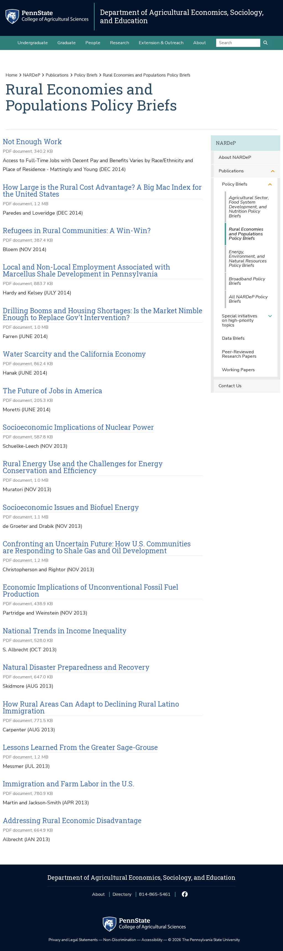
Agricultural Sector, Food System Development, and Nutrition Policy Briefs (249, 206)
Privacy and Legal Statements (73, 939)
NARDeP (31, 75)
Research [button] (119, 42)
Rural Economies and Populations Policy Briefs (246, 233)
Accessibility (152, 939)
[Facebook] (184, 894)
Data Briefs (233, 338)
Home (11, 75)
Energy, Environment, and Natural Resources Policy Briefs (248, 259)
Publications (57, 75)
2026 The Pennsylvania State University (204, 939)
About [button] (199, 42)
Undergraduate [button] (32, 42)
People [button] (92, 42)
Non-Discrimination (119, 939)
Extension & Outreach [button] (161, 42)
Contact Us (230, 386)
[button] (272, 171)
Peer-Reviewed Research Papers (239, 354)
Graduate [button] (66, 42)
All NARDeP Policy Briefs (248, 299)
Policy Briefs (86, 75)
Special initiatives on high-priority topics (239, 320)
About (98, 894)
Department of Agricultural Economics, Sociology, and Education (182, 16)
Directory (121, 894)
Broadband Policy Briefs (247, 281)
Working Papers (238, 370)
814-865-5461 (155, 896)
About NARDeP (235, 157)
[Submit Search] (265, 43)
